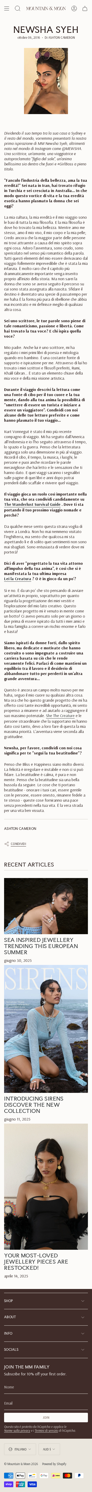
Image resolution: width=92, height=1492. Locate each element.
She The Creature (60, 715)
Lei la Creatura (17, 578)
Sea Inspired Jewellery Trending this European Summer (41, 945)
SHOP (8, 1301)
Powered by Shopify (54, 1464)
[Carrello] (84, 8)
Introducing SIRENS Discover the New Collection (33, 1104)
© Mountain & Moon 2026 (21, 1464)
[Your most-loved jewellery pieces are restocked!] (46, 1187)
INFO (8, 1333)
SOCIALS (11, 1350)
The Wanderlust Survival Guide (32, 504)
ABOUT (10, 1317)
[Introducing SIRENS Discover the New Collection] (46, 1029)
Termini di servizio (46, 1430)
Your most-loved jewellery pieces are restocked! (36, 1261)
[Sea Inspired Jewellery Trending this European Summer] (46, 906)
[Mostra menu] (7, 8)
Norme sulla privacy (17, 1430)
